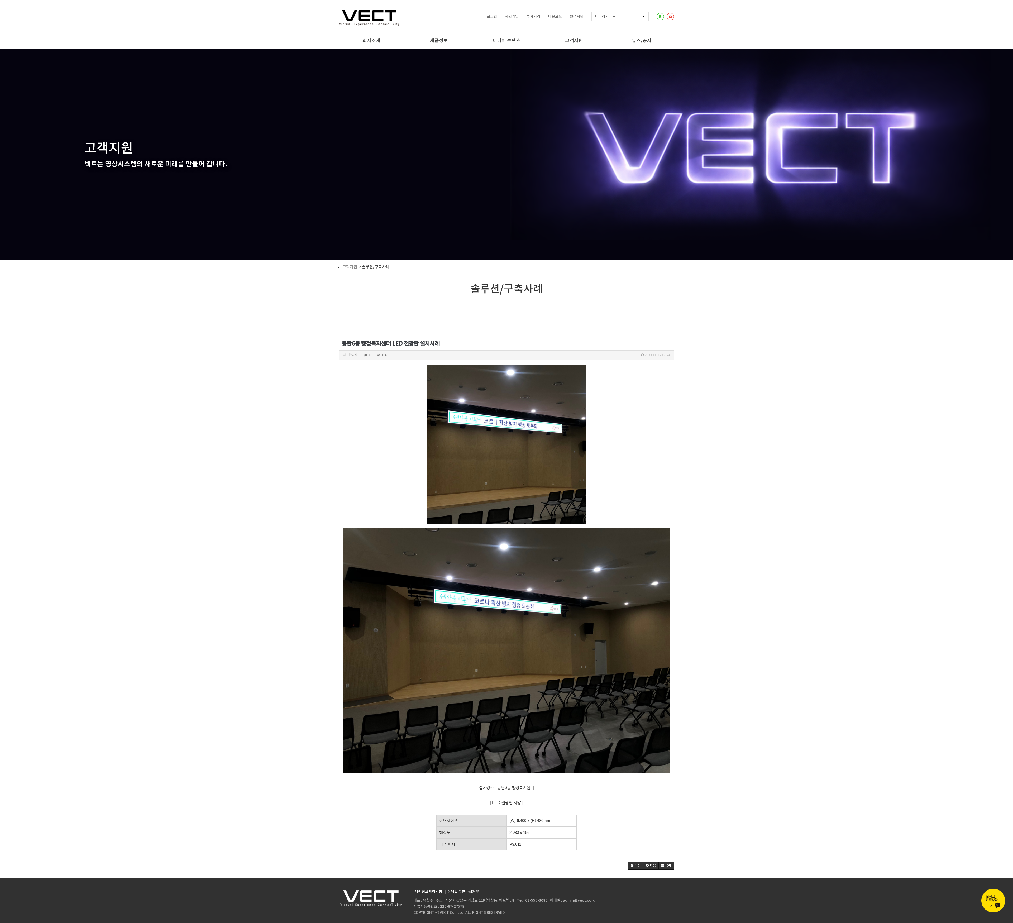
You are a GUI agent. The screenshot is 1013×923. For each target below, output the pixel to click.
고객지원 (574, 41)
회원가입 (512, 16)
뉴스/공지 (642, 41)
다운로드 (555, 16)
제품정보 (439, 41)
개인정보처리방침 (428, 891)
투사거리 (533, 16)
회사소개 (371, 41)
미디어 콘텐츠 (506, 41)
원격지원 (577, 16)
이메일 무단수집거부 (463, 891)
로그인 (492, 16)
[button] (635, 866)
